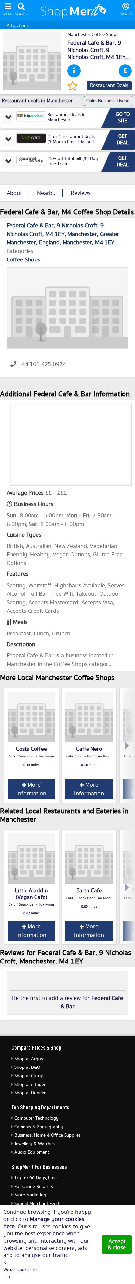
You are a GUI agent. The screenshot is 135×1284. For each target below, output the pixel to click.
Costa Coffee (31, 749)
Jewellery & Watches (34, 1144)
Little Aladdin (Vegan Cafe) (31, 894)
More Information (31, 789)
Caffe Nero (89, 749)
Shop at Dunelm (30, 1093)
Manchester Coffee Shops (93, 34)
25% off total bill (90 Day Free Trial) (73, 161)
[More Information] (74, 71)
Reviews (81, 193)
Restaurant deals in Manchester (67, 117)
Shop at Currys (29, 1076)
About (14, 193)
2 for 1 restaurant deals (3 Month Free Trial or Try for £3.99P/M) (73, 142)
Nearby (46, 193)
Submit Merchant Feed (36, 1203)
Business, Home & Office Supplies (47, 1135)
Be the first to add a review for (67, 1002)
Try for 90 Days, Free (35, 1178)
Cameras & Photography (38, 1127)
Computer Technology (36, 1118)
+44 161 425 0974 (42, 364)
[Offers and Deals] (125, 71)
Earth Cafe (89, 891)
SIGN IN (126, 14)
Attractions (18, 25)
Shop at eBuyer (30, 1084)
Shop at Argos (28, 1059)
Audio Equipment (31, 1152)
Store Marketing (30, 1195)
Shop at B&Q (27, 1067)
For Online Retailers (33, 1186)
